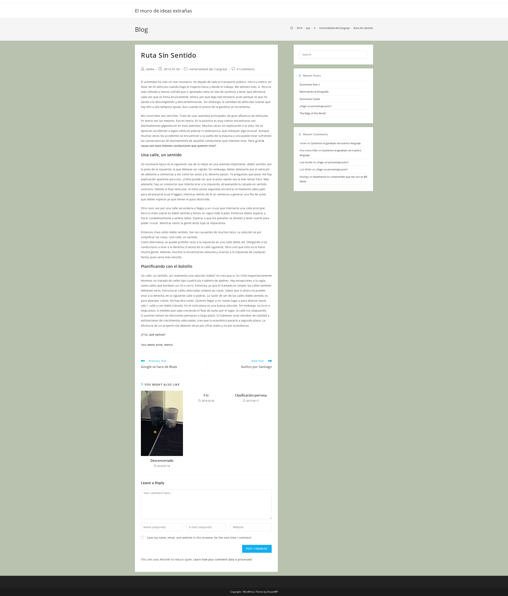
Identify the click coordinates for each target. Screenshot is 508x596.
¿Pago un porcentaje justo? (316, 106)
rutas (159, 344)
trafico (168, 344)
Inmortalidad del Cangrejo (208, 69)
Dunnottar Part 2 (310, 84)
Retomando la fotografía (314, 91)
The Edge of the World (313, 113)
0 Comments (246, 69)
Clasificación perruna (251, 395)
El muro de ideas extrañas (163, 10)
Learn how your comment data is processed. (222, 559)
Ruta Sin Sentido (363, 28)
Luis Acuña (306, 162)
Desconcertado (161, 460)
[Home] (291, 28)
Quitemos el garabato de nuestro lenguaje (336, 143)
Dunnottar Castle (310, 99)
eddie (150, 69)
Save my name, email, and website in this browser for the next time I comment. (199, 537)
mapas (151, 344)
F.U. (206, 395)
